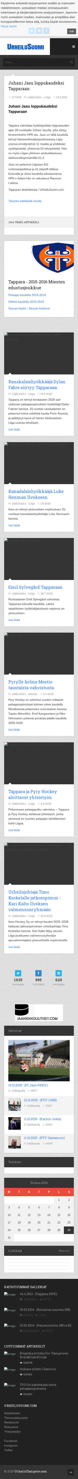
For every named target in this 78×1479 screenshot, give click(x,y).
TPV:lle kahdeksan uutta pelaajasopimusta (38, 1386)
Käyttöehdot (12, 1413)
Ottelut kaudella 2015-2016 (26, 301)
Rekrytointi (11, 1427)
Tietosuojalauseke (16, 1417)
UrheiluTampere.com (31, 1471)
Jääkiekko (30, 1299)
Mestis (32, 694)
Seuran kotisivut (39, 308)
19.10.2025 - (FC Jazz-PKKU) (28, 1085)
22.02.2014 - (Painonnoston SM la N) (45, 1325)
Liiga (47, 97)
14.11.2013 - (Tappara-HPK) (38, 1294)
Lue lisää (14, 429)
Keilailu (28, 1315)
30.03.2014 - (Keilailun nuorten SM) (45, 1310)
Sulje (71, 31)
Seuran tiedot (17, 308)
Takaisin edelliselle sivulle (25, 201)
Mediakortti (11, 1422)
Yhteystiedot (12, 1431)
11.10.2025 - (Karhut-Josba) (42, 1119)
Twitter (8, 1450)
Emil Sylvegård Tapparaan (35, 587)
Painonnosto (31, 1331)
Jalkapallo (18, 1090)
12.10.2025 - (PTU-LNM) (40, 1100)
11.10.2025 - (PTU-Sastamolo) (44, 1138)
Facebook (10, 1441)
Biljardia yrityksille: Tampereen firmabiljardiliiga (44, 1355)
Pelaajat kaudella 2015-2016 (27, 295)
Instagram (10, 1445)
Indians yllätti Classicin (38, 1369)
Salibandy (33, 1106)
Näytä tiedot (9, 26)
